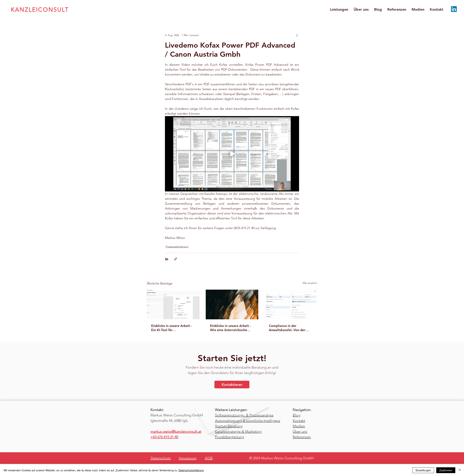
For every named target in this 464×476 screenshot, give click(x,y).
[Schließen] (459, 470)
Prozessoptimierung (177, 246)
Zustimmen (445, 470)
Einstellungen (423, 470)
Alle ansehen (310, 283)
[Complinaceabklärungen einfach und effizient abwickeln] (290, 304)
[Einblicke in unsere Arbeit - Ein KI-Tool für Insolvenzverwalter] (173, 304)
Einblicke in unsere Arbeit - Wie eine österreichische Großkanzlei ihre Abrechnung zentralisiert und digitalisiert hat (232, 328)
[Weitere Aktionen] (297, 35)
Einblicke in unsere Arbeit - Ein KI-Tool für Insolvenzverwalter (171, 328)
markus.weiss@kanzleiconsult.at (175, 431)
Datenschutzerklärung (191, 470)
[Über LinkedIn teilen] (166, 259)
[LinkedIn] (454, 9)
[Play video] (232, 153)
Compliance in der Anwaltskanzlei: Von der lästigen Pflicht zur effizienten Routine (287, 328)
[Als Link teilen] (175, 259)
